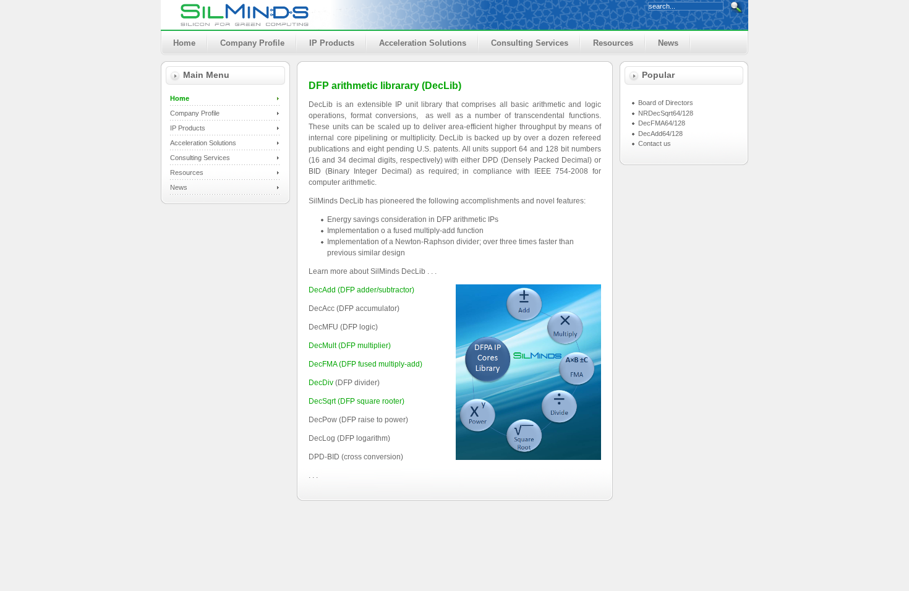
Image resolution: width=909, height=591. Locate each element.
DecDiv (321, 382)
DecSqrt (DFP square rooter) (356, 401)
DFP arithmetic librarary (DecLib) (385, 85)
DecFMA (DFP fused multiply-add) (365, 364)
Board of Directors (665, 102)
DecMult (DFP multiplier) (350, 345)
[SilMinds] (244, 15)
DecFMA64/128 (661, 123)
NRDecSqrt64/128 (665, 113)
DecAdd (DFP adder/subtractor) (361, 290)
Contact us (654, 143)
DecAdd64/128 (660, 133)
